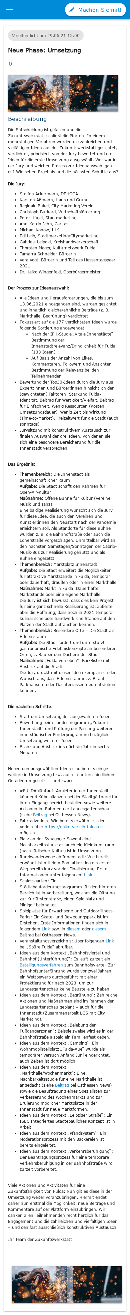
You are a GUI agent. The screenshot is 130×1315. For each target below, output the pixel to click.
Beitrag (40, 814)
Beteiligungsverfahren (42, 964)
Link (88, 874)
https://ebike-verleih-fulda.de (74, 826)
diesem (74, 928)
